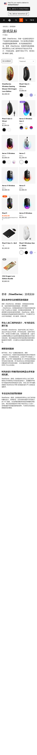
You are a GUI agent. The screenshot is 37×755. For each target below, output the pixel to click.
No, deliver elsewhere (17, 14)
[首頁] (9, 20)
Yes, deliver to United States (18, 9)
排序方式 (21, 58)
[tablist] (16, 20)
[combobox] (26, 61)
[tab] (16, 20)
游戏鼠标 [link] (13, 26)
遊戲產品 (5, 26)
